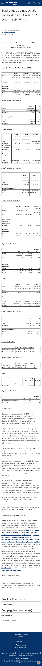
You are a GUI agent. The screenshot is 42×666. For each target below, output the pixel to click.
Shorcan (12, 542)
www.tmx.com (6, 568)
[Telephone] (34, 3)
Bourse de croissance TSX (12, 532)
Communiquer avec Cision (21, 634)
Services (20, 641)
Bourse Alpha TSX (30, 532)
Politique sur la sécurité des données (28, 653)
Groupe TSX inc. (7, 615)
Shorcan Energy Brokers (24, 542)
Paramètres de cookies (26, 656)
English (24, 19)
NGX (27, 539)
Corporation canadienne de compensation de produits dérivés (16, 538)
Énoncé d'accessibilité (21, 658)
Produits (21, 637)
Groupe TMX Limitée (8, 621)
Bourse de (32, 530)
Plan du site (12, 656)
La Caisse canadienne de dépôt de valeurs (16, 535)
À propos (20, 639)
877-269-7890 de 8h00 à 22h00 (20, 646)
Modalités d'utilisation (8, 653)
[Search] (39, 3)
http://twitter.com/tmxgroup (11, 570)
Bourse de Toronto (7, 604)
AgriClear (37, 542)
